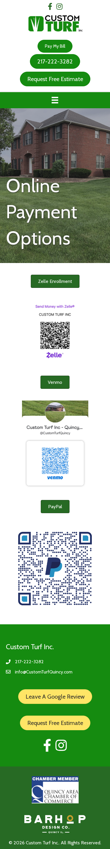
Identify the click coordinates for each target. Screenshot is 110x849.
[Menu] (55, 100)
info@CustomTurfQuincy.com (43, 672)
